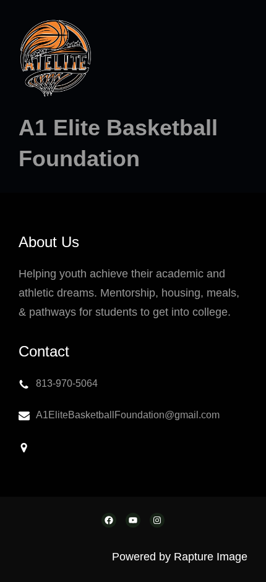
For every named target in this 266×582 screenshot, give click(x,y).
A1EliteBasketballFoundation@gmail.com (128, 415)
